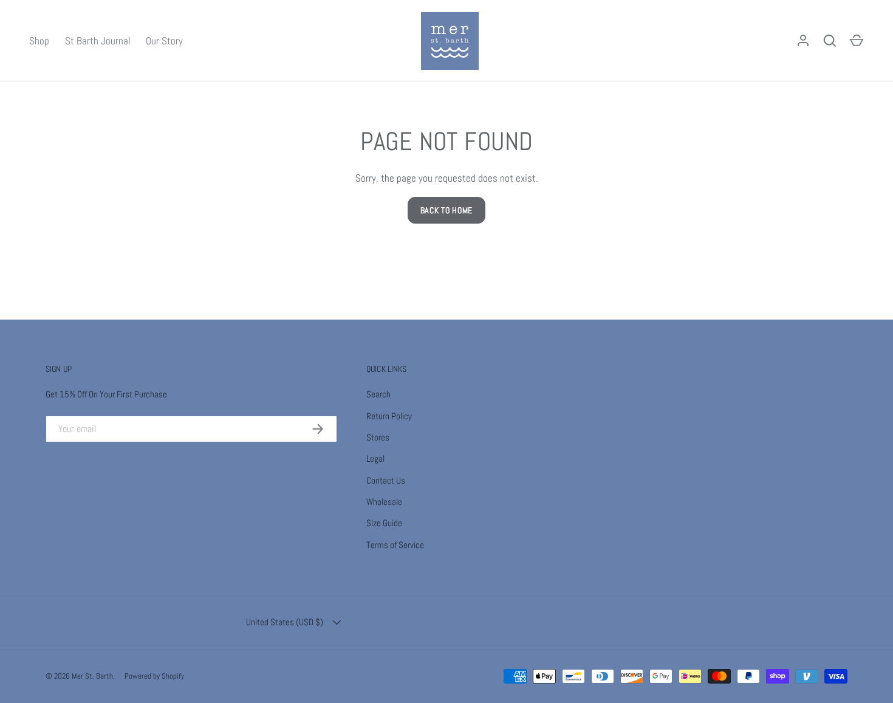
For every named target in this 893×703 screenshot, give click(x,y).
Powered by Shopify (154, 676)
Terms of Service (395, 544)
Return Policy (389, 416)
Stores (377, 437)
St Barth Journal (98, 40)
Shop (39, 40)
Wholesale (384, 501)
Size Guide (384, 523)
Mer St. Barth (92, 676)
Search (378, 394)
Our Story (164, 40)
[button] (856, 40)
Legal (375, 458)
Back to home (446, 210)
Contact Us (385, 480)
